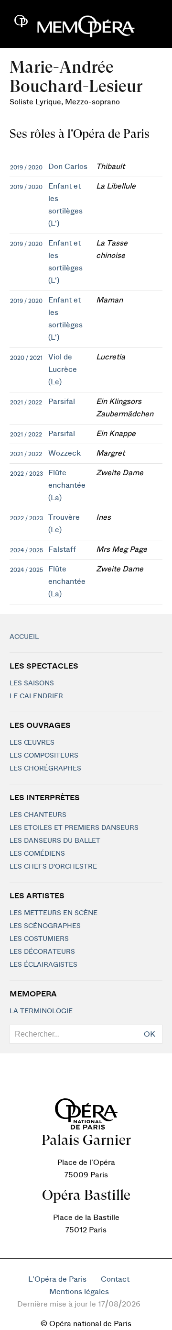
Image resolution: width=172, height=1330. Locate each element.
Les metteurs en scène (53, 913)
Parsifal (61, 401)
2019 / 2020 (26, 167)
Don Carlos (67, 166)
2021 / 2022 (26, 402)
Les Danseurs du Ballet (55, 841)
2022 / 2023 (26, 474)
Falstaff (62, 549)
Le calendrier (36, 696)
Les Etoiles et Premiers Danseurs (74, 828)
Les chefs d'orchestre (53, 866)
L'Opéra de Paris (57, 1279)
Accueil (24, 637)
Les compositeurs (44, 755)
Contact (115, 1279)
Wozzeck (64, 453)
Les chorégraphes (45, 768)
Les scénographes (45, 926)
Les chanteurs (38, 815)
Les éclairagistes (43, 964)
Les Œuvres (32, 742)
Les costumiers (39, 939)
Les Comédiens (37, 853)
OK (149, 1034)
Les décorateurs (42, 952)
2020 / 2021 (26, 358)
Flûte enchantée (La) (67, 485)
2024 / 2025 (26, 550)
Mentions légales (79, 1292)
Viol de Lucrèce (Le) (62, 369)
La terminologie (41, 1011)
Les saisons (32, 683)
